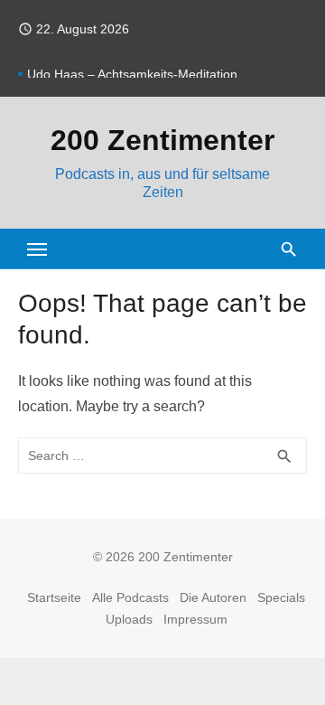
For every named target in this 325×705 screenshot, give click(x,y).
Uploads (129, 619)
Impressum (195, 619)
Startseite (54, 597)
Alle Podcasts (130, 597)
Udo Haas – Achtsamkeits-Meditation (132, 75)
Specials (281, 597)
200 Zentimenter (162, 140)
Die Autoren (213, 597)
